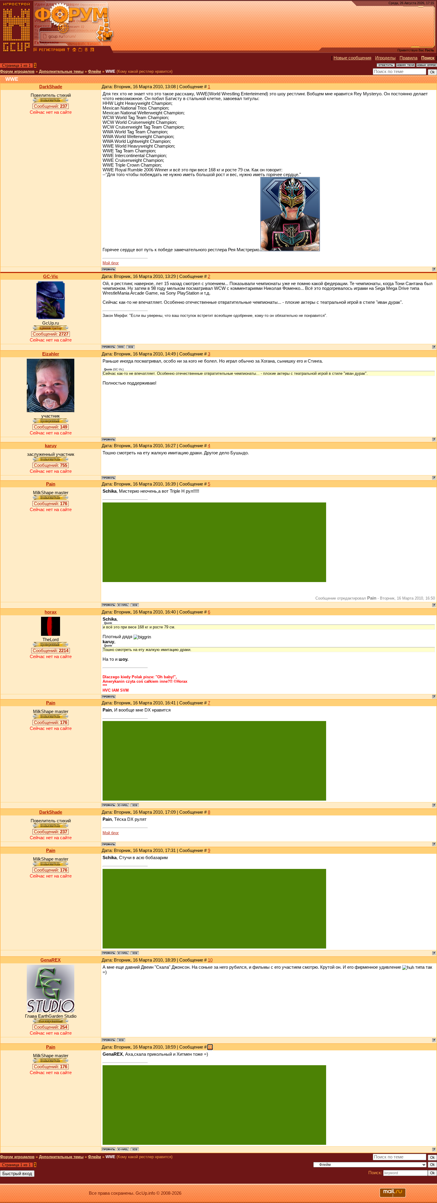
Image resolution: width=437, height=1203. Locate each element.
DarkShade (50, 86)
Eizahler (50, 354)
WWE (110, 71)
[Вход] (68, 50)
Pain (50, 484)
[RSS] (92, 50)
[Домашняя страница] (121, 347)
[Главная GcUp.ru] (16, 50)
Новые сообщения (352, 58)
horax (50, 612)
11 (210, 1047)
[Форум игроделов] (35, 50)
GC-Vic (50, 276)
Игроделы (385, 58)
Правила (408, 58)
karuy (50, 445)
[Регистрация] (51, 50)
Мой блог (111, 263)
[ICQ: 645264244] (135, 605)
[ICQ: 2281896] (130, 347)
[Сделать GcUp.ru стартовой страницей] (74, 50)
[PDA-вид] (86, 50)
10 (210, 960)
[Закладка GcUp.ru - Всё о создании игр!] (80, 50)
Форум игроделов (17, 71)
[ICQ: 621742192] (121, 1040)
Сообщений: (50, 106)
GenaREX (50, 960)
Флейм (94, 71)
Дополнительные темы (61, 71)
